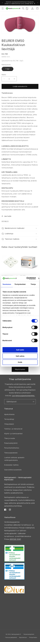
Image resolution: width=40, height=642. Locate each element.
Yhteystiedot (9, 424)
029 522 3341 (15, 539)
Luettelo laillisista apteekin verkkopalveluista (14, 459)
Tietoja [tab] (33, 284)
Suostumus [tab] (7, 284)
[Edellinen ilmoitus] (2, 2)
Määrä (4, 74)
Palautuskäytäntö (10, 443)
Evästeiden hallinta (11, 465)
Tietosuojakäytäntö (11, 637)
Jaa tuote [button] (7, 216)
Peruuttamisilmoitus (11, 448)
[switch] (34, 327)
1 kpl (7, 69)
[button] (2, 8)
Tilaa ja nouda (9, 438)
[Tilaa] (33, 401)
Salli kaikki (20, 350)
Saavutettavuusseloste (13, 470)
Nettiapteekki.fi (16, 634)
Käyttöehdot (23, 637)
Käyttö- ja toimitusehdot (13, 433)
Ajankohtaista (9, 414)
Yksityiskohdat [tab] (19, 284)
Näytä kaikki (20, 369)
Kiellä (20, 362)
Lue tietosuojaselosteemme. (23, 396)
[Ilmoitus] (37, 2)
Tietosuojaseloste (10, 453)
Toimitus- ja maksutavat (13, 429)
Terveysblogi (9, 419)
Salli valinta (20, 356)
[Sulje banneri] (39, 278)
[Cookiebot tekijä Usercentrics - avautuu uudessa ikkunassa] (27, 278)
